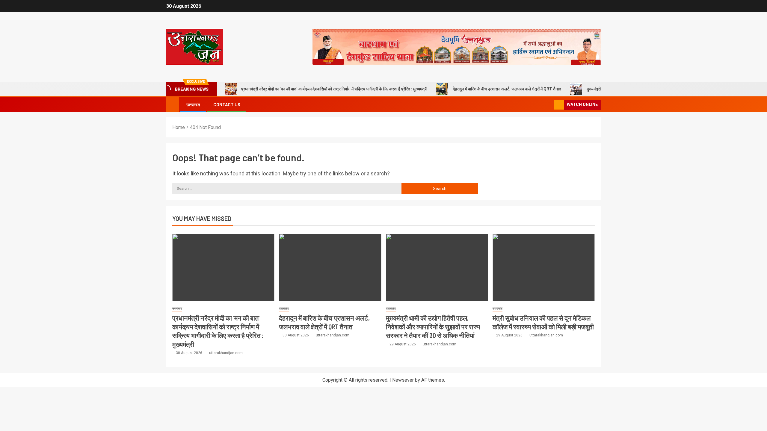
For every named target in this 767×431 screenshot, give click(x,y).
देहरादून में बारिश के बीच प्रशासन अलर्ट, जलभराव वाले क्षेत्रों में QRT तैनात (507, 88)
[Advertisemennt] (456, 46)
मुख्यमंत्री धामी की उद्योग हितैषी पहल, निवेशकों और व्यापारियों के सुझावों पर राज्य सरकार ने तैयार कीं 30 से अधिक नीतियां (433, 326)
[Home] (173, 104)
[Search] (548, 105)
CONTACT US (226, 104)
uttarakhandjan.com (226, 353)
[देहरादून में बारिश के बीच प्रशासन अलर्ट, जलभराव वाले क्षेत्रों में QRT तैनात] (330, 267)
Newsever (403, 380)
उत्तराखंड (193, 104)
